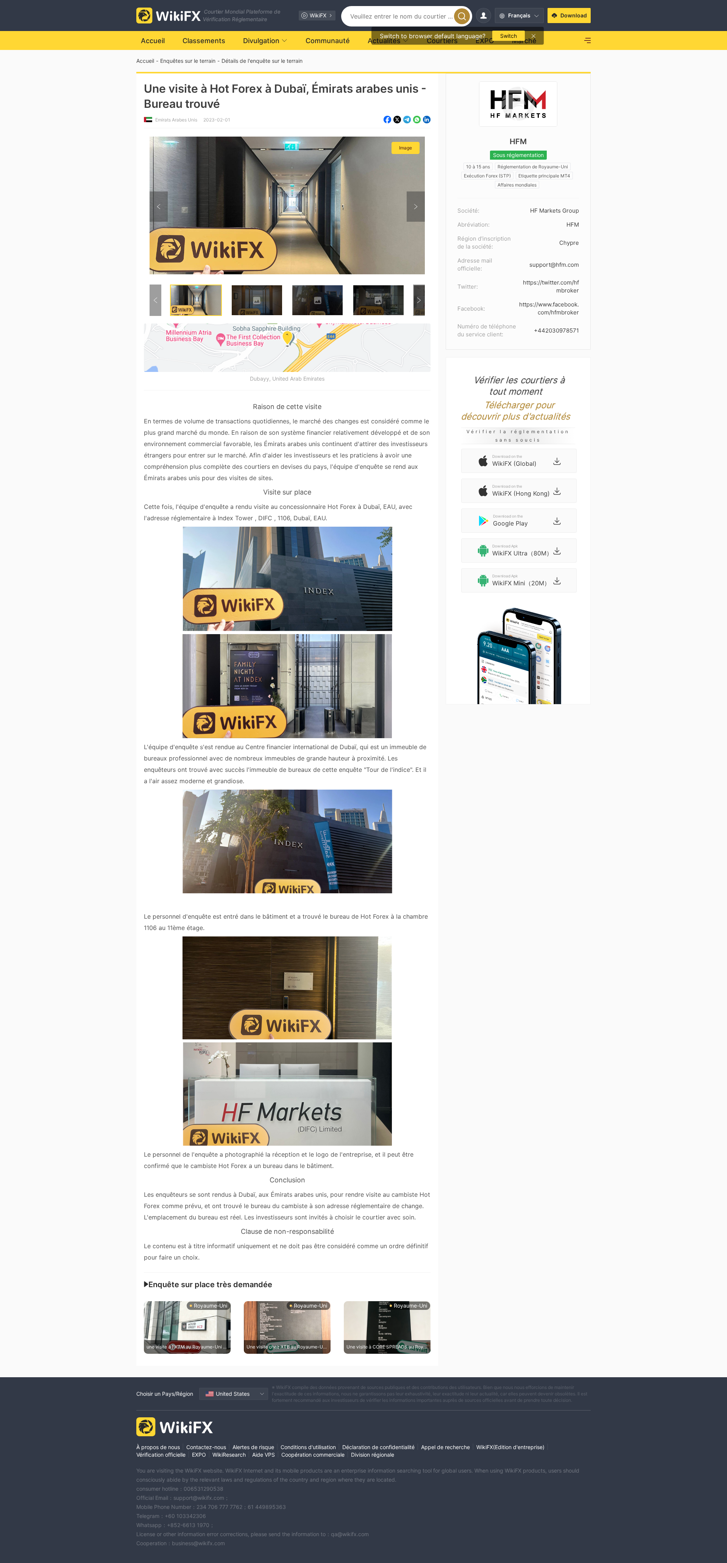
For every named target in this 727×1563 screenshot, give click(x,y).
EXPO (199, 1454)
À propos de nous (158, 1447)
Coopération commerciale (313, 1454)
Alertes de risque (253, 1447)
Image (405, 148)
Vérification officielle (161, 1454)
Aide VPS (263, 1454)
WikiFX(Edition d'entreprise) (510, 1447)
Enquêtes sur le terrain (187, 61)
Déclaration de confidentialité (378, 1447)
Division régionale (372, 1454)
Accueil (145, 61)
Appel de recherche (445, 1447)
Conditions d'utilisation (308, 1447)
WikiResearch (229, 1454)
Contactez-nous (206, 1447)
